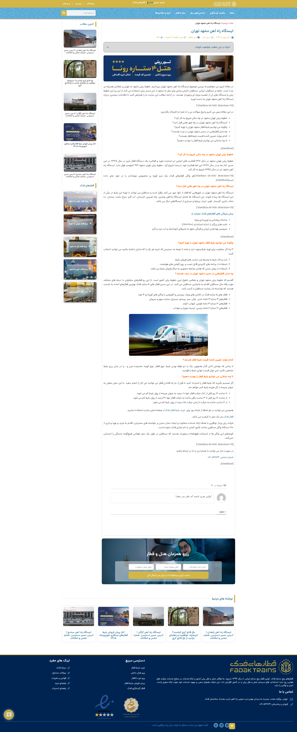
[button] (108, 47)
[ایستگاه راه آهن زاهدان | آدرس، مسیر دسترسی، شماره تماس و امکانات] (80, 39)
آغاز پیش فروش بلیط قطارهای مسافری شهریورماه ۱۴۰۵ (80, 145)
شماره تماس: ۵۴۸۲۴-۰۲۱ (220, 457)
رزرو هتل (66, 3)
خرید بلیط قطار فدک (175, 410)
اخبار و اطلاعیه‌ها (163, 13)
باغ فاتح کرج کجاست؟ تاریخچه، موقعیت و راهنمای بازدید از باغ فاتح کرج (80, 83)
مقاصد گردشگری (217, 13)
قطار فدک (228, 417)
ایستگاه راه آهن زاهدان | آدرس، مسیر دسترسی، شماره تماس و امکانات (80, 51)
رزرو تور (78, 3)
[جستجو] (64, 13)
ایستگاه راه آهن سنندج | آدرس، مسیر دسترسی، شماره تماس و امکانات (80, 175)
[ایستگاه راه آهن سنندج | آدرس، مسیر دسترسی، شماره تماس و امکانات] (80, 163)
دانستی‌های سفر (197, 13)
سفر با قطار (180, 13)
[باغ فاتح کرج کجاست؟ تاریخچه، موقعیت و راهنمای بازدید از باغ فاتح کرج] (80, 69)
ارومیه (225, 23)
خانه (231, 23)
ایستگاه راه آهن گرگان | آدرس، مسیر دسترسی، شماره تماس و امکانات (80, 114)
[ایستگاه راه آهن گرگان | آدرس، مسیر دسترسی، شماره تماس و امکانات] (80, 102)
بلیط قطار (90, 3)
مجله (232, 13)
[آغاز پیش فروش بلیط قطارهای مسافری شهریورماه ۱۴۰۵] (80, 132)
